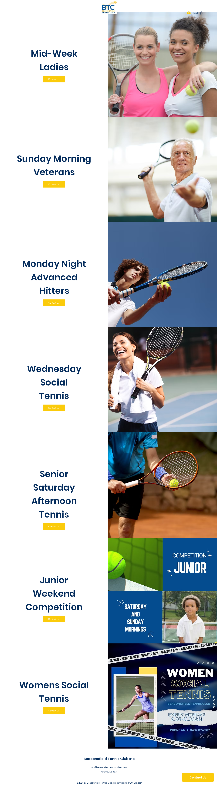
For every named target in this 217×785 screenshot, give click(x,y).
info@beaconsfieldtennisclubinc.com (109, 767)
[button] (202, 13)
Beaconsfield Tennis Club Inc (109, 758)
